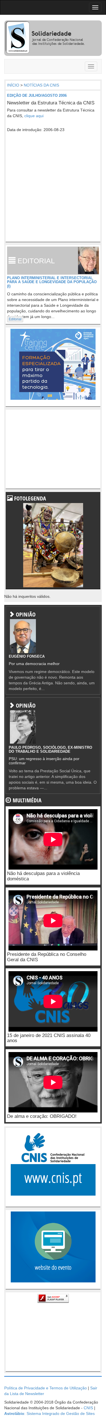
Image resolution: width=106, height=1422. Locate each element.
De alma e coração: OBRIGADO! (42, 1116)
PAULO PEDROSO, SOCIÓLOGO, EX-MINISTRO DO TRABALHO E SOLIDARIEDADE (50, 749)
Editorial (15, 319)
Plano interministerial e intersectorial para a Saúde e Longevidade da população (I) (52, 282)
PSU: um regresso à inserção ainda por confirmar (44, 760)
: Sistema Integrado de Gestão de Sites (49, 1413)
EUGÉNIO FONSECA (27, 656)
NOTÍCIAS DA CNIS (41, 85)
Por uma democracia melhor (34, 663)
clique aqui (34, 115)
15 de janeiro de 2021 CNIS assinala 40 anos (48, 1038)
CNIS (88, 1408)
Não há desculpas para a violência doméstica (43, 876)
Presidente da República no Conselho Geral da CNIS (46, 957)
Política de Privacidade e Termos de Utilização (45, 1388)
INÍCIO (13, 85)
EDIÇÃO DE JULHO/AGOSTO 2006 (37, 95)
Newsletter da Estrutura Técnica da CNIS (50, 103)
